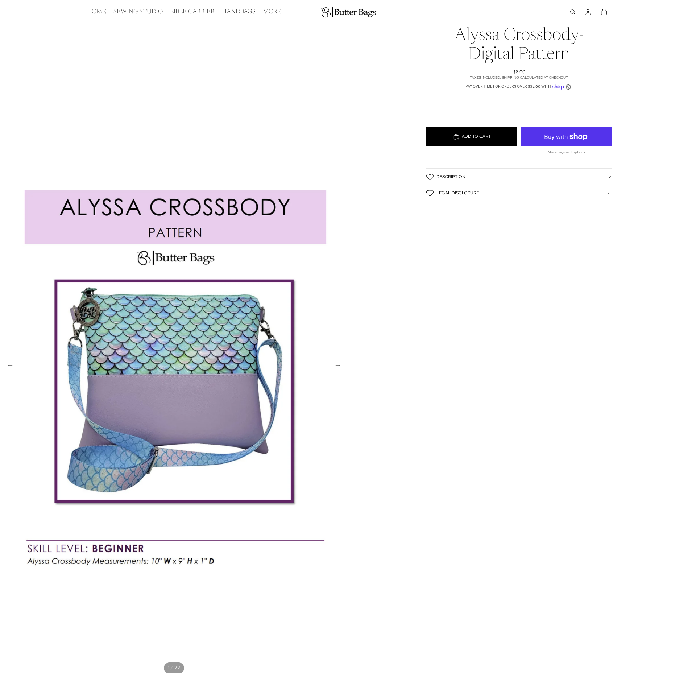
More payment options (566, 152)
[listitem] (272, 12)
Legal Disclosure (457, 193)
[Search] (573, 12)
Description (450, 177)
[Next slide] (340, 367)
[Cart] (604, 12)
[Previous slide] (8, 367)
